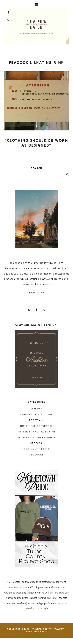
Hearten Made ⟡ (36, 632)
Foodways (36, 420)
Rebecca (36, 443)
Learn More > (36, 292)
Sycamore (36, 454)
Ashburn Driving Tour (36, 414)
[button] (36, 4)
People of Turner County (37, 437)
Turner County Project (36, 27)
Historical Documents (36, 426)
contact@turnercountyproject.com (35, 603)
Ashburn (36, 408)
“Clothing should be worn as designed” (36, 143)
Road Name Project (36, 449)
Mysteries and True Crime (36, 431)
